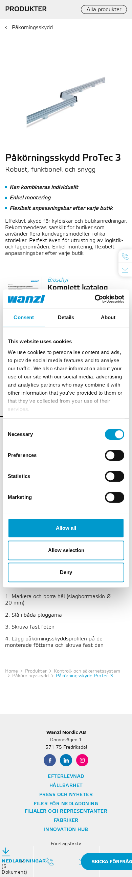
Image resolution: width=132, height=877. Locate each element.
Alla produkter (104, 9)
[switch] (114, 455)
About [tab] (108, 317)
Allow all (66, 528)
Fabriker (66, 820)
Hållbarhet (66, 786)
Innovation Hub (66, 830)
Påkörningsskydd (32, 27)
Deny (66, 572)
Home (11, 671)
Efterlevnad (66, 776)
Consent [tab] (24, 317)
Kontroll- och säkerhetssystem (87, 671)
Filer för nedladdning (66, 804)
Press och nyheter (66, 795)
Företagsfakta (66, 844)
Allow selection (66, 550)
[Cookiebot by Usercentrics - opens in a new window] (95, 298)
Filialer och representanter (66, 811)
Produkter (36, 671)
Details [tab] (66, 317)
